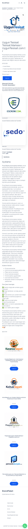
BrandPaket (5, 3)
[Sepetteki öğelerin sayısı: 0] (24, 2)
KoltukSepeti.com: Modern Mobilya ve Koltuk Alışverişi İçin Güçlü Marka (14, 398)
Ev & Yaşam (10, 8)
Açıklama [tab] (6, 157)
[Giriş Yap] (21, 2)
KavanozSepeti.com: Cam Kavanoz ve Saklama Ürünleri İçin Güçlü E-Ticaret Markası (14, 360)
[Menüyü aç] (19, 3)
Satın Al (7, 78)
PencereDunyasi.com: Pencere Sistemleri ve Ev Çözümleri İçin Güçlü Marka (14, 474)
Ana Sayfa (4, 8)
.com (7, 153)
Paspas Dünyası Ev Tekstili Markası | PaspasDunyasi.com (14, 436)
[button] (23, 15)
